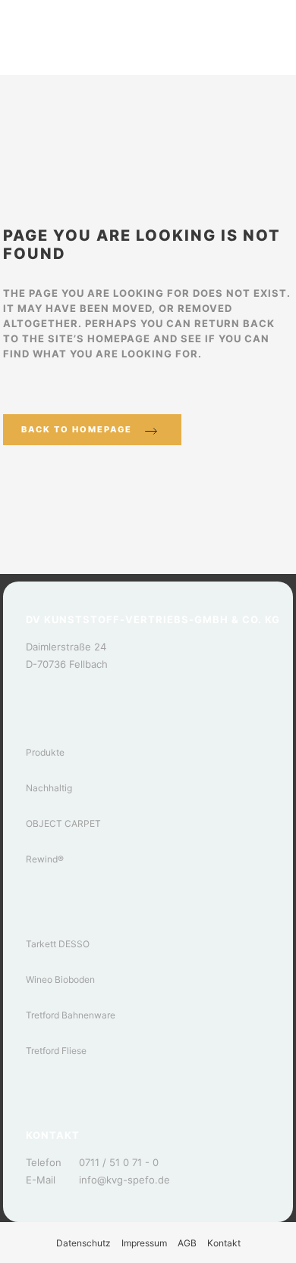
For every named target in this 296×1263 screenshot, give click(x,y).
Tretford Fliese (56, 1050)
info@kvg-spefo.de (124, 1180)
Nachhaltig (49, 788)
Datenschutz (83, 1243)
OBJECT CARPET (63, 823)
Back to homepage (76, 429)
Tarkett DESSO (58, 944)
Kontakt (224, 1243)
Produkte (45, 752)
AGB (187, 1243)
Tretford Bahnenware (70, 1015)
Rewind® (45, 859)
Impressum (144, 1243)
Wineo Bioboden (60, 979)
